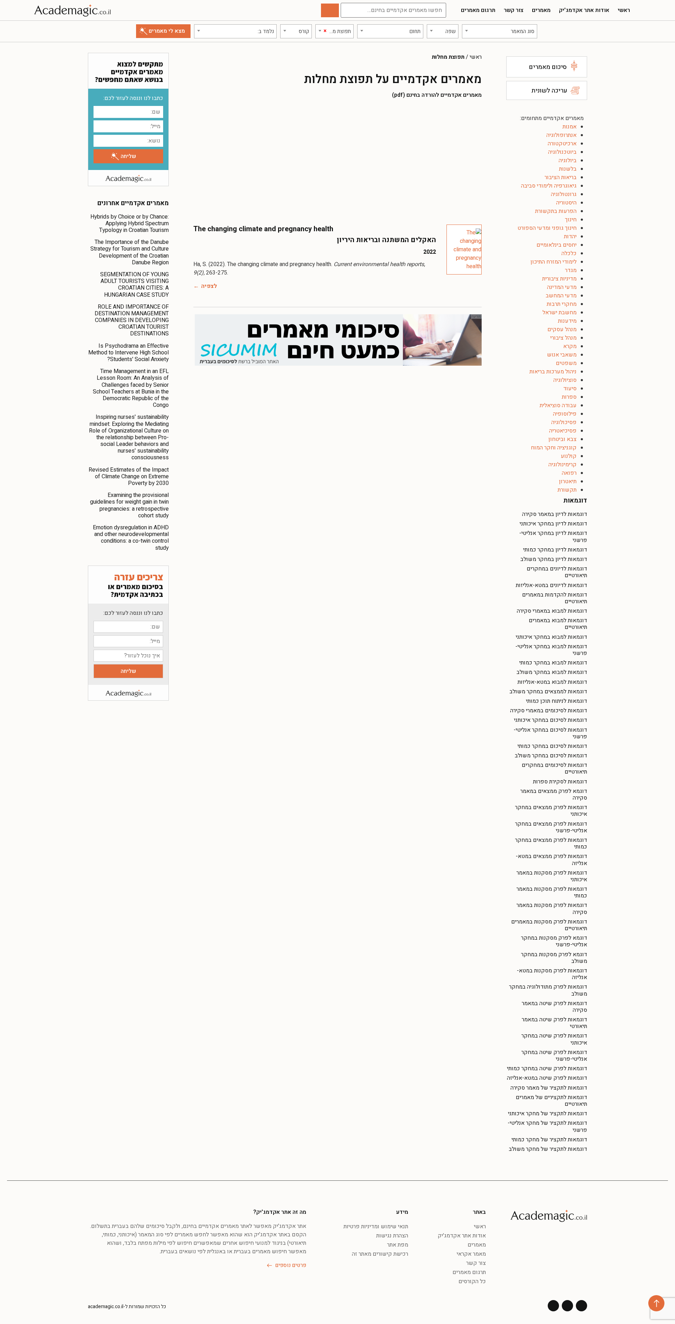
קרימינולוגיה (562, 464)
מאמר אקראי (471, 1254)
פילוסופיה (565, 414)
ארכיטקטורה (562, 143)
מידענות (567, 321)
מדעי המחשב (561, 295)
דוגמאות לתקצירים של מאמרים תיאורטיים (551, 1100)
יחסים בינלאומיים (556, 245)
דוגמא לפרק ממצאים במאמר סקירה (553, 794)
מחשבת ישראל (559, 312)
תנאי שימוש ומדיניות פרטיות (375, 1226)
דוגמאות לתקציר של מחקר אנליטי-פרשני (547, 1126)
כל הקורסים (472, 1281)
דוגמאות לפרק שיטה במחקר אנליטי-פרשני (554, 1055)
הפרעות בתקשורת (556, 211)
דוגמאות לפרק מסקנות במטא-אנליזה (552, 974)
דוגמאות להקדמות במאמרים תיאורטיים (554, 598)
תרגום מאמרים (478, 10)
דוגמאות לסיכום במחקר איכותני (550, 720)
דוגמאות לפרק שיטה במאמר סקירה (554, 1006)
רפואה (569, 473)
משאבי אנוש (562, 355)
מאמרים (541, 10)
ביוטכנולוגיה (562, 152)
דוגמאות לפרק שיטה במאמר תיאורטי (554, 1022)
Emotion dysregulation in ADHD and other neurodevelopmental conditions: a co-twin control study (131, 537)
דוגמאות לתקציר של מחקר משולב (548, 1149)
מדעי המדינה (562, 287)
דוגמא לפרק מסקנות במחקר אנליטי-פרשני (554, 941)
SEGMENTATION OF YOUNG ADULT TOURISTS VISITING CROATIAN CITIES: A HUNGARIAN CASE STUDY (134, 284)
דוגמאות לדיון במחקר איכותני (553, 523)
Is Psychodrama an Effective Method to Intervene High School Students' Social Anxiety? (128, 353)
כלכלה (569, 253)
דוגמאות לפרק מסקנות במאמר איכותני (551, 876)
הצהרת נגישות (392, 1235)
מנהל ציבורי (563, 338)
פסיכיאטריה (563, 431)
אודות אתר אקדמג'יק (584, 10)
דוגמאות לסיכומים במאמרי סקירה (548, 710)
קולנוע (569, 456)
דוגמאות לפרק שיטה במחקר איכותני (554, 1039)
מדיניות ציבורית (559, 279)
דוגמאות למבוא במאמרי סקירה (552, 611)
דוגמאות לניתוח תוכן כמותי (556, 701)
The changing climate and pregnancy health (263, 229)
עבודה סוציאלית (558, 405)
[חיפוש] (330, 10)
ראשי (624, 10)
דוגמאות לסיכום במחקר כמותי (552, 746)
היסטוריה (566, 202)
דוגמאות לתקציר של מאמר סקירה (548, 1088)
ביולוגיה (568, 160)
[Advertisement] (337, 161)
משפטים (566, 363)
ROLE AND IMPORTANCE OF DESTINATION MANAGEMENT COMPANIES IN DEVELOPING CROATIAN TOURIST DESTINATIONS (132, 320)
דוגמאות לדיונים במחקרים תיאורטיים (557, 572)
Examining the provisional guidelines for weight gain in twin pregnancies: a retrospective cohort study (129, 505)
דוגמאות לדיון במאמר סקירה (554, 514)
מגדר (571, 270)
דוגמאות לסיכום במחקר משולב (551, 755)
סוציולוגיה (565, 380)
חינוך (571, 219)
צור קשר (513, 10)
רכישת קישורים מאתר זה (380, 1254)
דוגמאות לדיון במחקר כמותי (555, 550)
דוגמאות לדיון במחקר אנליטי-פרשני (553, 536)
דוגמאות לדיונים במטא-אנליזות (551, 585)
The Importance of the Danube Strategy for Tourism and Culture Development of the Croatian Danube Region (129, 252)
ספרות (569, 397)
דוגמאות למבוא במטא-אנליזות (552, 682)
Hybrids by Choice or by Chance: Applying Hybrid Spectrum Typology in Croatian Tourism (129, 223)
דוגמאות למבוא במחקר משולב (551, 672)
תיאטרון (568, 481)
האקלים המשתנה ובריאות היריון (386, 240)
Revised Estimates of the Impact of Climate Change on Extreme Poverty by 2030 (129, 476)
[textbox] (499, 31)
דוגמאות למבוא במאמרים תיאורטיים (558, 623)
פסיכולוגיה (564, 422)
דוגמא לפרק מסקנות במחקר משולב (554, 957)
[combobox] (499, 31)
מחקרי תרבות (562, 304)
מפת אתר (397, 1245)
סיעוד (570, 388)
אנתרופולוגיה (561, 135)
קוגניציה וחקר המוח (554, 447)
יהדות (570, 236)
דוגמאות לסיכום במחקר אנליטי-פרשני (550, 733)
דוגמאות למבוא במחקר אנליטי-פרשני (551, 649)
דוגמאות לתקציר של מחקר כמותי (549, 1139)
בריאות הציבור (561, 177)
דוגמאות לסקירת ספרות (560, 781)
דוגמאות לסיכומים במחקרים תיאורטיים (554, 768)
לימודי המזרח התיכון (554, 262)
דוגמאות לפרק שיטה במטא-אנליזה (547, 1078)
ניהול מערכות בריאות (553, 371)
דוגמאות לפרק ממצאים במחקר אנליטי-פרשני (551, 827)
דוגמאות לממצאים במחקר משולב (548, 691)
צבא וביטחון (562, 439)
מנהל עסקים (562, 329)
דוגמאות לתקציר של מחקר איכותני (547, 1113)
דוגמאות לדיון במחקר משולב (553, 559)
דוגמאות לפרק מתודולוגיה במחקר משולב (548, 990)
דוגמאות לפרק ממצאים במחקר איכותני (551, 810)
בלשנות (568, 169)
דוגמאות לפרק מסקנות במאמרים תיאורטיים (549, 925)
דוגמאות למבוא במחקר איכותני (551, 637)
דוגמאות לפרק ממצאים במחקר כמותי (551, 843)
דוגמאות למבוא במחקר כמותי (553, 662)
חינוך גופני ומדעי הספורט (547, 228)
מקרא (570, 346)
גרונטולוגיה (564, 194)
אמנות (569, 126)
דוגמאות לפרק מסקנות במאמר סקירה (551, 908)
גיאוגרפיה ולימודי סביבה (549, 186)
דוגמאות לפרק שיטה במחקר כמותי (547, 1068)
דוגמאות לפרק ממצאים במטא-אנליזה (551, 859)
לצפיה (209, 286)
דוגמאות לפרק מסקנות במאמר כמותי (551, 892)
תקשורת (567, 490)
